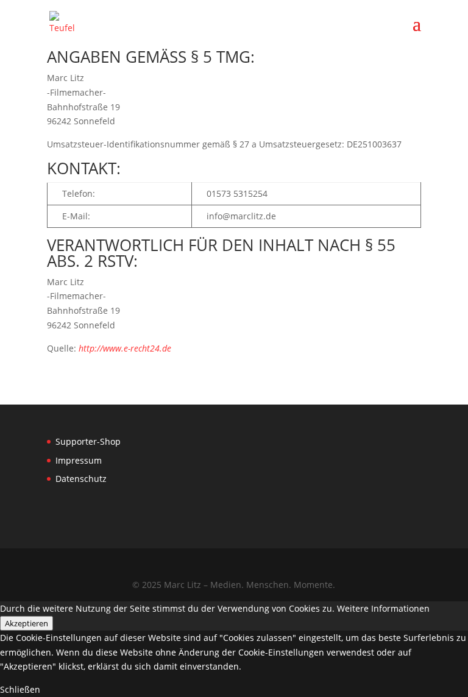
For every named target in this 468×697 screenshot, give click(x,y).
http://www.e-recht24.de (125, 348)
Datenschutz (81, 478)
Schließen (20, 689)
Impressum (78, 460)
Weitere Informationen (383, 608)
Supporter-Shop (88, 441)
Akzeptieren (26, 623)
